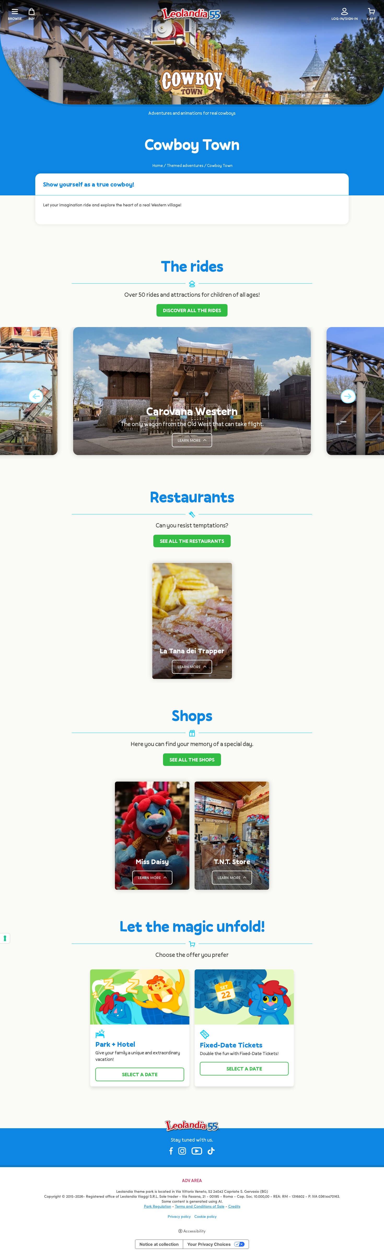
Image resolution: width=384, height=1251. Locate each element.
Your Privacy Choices (209, 1244)
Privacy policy (179, 1216)
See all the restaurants (192, 541)
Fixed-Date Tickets (231, 1045)
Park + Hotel (115, 1044)
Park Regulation (157, 1206)
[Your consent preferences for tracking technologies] (5, 938)
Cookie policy (205, 1216)
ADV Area (192, 1180)
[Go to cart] (371, 11)
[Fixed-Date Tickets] (244, 996)
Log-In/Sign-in (344, 18)
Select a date (140, 1074)
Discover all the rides (192, 310)
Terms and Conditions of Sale (199, 1206)
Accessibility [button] (194, 1230)
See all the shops (192, 759)
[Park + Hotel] (139, 996)
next (348, 396)
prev (36, 396)
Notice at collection (159, 1244)
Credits (234, 1206)
